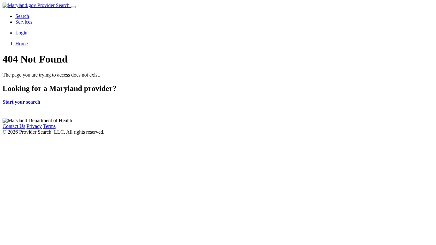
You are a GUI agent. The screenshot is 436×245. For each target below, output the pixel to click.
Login (21, 32)
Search (22, 16)
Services (23, 22)
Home (21, 43)
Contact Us (14, 126)
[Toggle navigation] (73, 7)
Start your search (21, 102)
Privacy (34, 126)
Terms (49, 126)
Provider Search (53, 5)
